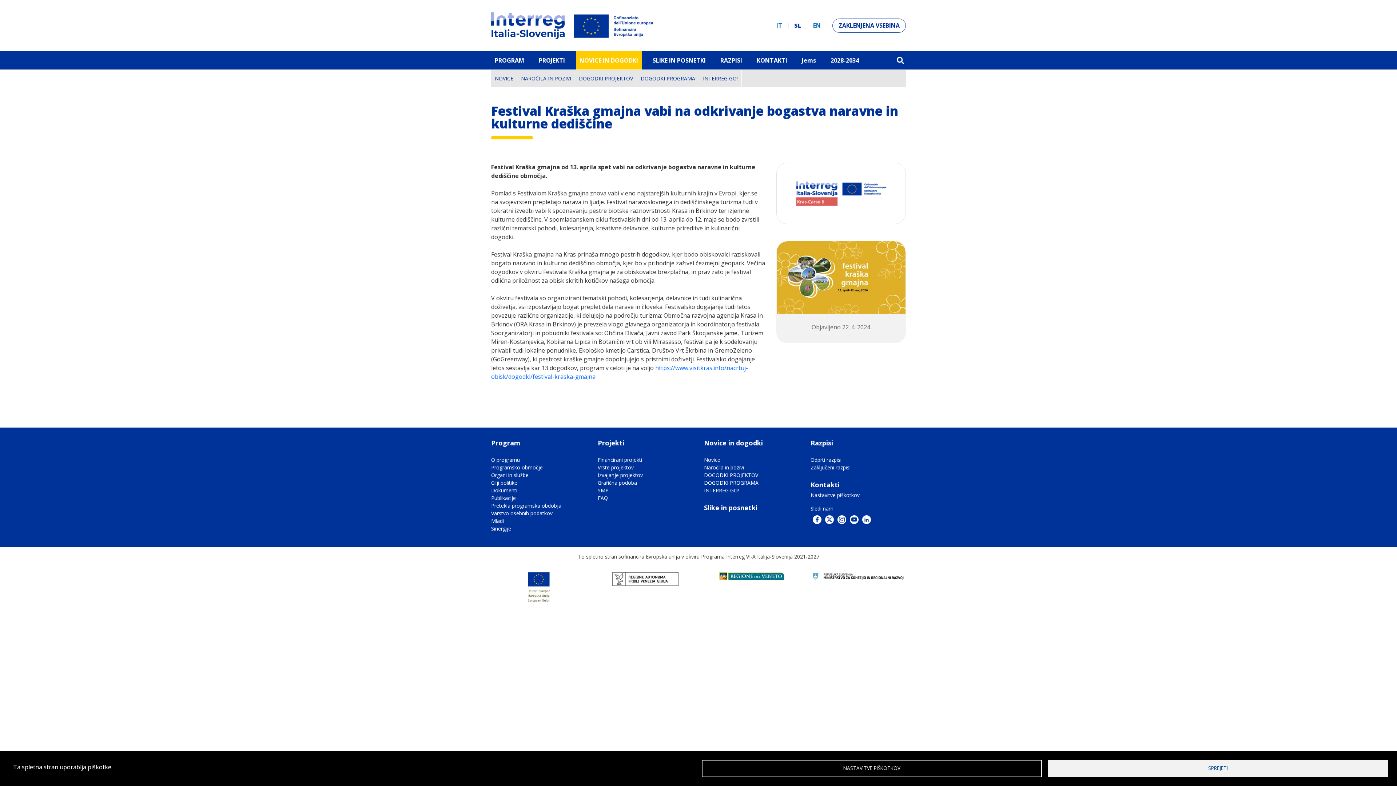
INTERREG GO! (720, 78)
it (779, 25)
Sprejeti (1218, 768)
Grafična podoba (617, 482)
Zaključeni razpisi (831, 467)
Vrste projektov (616, 467)
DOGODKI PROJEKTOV (606, 78)
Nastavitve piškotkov (835, 495)
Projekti (552, 60)
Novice (504, 78)
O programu (505, 459)
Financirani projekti (620, 459)
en (817, 25)
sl (797, 25)
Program (509, 60)
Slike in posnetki (730, 507)
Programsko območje (517, 467)
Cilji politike (504, 482)
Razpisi (731, 60)
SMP (603, 490)
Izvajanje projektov (620, 475)
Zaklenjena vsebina (869, 25)
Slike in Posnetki (679, 60)
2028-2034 (845, 60)
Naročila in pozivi (546, 78)
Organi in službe (510, 475)
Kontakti (772, 60)
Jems (809, 60)
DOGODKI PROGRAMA (668, 78)
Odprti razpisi (826, 459)
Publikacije (503, 498)
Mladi (497, 520)
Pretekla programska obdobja (526, 505)
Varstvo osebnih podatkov (522, 513)
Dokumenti (504, 490)
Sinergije (501, 528)
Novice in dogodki (609, 60)
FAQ (603, 498)
